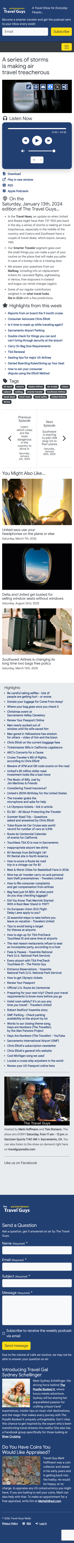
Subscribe (61, 31)
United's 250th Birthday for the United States (37, 793)
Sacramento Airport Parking (26, 330)
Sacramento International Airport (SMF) (33, 1041)
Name (13, 1243)
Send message (16, 1345)
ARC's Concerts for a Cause (25, 752)
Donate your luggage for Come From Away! (35, 702)
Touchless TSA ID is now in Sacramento (32, 842)
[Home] (14, 10)
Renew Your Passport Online (25, 720)
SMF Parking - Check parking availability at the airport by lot (27, 1016)
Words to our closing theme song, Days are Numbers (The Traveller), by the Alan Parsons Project (29, 1027)
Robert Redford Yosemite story (27, 1010)
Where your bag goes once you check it (33, 707)
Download (14, 174)
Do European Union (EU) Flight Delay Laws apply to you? (27, 911)
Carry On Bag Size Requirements (29, 346)
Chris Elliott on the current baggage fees (33, 742)
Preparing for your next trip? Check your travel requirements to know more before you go (37, 994)
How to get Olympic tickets (25, 978)
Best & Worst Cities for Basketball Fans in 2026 (38, 870)
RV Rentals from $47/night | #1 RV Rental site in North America (27, 854)
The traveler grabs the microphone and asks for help (26, 800)
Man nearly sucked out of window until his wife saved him (27, 727)
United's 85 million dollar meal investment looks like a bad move (28, 773)
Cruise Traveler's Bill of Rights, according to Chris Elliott (27, 759)
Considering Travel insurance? (27, 788)
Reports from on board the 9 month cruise (35, 313)
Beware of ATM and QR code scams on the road (38, 766)
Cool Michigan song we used (25, 1056)
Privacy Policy (10, 1523)
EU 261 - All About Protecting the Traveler (34, 812)
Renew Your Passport (21, 983)
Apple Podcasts (18, 191)
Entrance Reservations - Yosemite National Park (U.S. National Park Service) (34, 971)
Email (13, 1260)
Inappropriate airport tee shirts (27, 847)
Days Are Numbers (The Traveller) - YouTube (36, 1036)
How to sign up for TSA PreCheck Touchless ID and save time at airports (32, 936)
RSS (10, 185)
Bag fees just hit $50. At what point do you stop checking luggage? (30, 893)
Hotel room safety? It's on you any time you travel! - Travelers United (29, 1003)
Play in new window (20, 180)
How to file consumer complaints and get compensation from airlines (30, 885)
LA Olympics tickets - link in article (30, 807)
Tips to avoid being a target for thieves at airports (25, 928)
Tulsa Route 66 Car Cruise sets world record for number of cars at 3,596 (31, 827)
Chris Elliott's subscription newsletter (31, 1046)
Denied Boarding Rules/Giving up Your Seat (36, 363)
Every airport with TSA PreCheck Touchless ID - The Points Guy (28, 962)
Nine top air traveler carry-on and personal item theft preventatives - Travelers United (35, 876)
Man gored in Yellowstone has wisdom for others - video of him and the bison (32, 735)
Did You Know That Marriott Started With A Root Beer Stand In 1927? (30, 902)
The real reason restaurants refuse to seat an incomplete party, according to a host (35, 945)
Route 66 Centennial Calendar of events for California (27, 835)
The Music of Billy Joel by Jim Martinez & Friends (23, 781)
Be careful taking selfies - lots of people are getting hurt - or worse (29, 695)
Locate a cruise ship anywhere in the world (35, 1061)
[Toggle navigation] (66, 47)
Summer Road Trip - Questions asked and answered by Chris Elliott (30, 818)
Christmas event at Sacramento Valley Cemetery (26, 713)
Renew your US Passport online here (31, 1066)
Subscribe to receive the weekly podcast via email (38, 1333)
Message (16, 1292)
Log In (43, 1523)
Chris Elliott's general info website (29, 1051)
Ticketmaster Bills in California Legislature (35, 747)
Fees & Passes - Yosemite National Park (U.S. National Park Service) (29, 953)
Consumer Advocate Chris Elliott (29, 319)
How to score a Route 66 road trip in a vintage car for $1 (26, 863)
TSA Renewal (16, 352)
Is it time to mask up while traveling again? (35, 325)
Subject (14, 1276)
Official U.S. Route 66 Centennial (28, 988)
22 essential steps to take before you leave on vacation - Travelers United (31, 919)
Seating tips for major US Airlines (29, 357)
